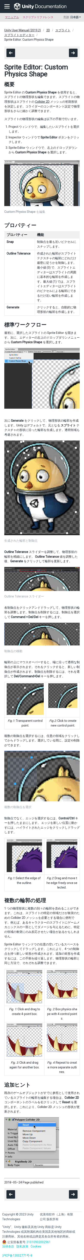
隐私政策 (22, 1246)
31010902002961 (38, 1242)
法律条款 (8, 1246)
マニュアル (12, 17)
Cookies (36, 1246)
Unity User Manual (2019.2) (22, 30)
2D (48, 30)
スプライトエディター (19, 35)
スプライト (62, 30)
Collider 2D (42, 101)
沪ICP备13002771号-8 (17, 1255)
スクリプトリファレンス (38, 17)
